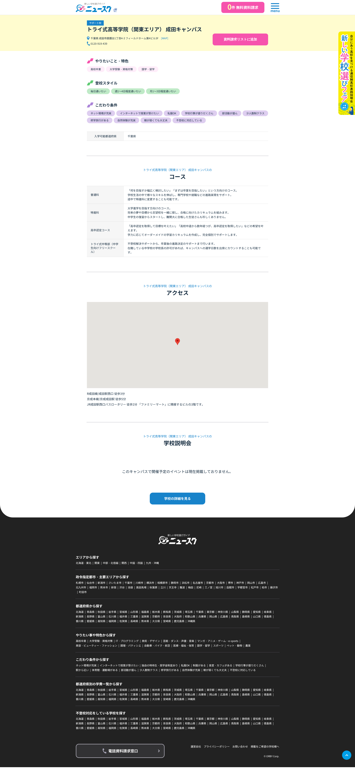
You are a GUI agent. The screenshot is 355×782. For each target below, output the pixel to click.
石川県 (112, 616)
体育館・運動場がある (105, 670)
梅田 (190, 587)
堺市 (230, 583)
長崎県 (134, 621)
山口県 (257, 616)
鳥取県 (235, 616)
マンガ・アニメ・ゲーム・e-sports (217, 641)
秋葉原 (153, 587)
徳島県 (268, 616)
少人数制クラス (149, 670)
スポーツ (218, 645)
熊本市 (104, 587)
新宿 (113, 587)
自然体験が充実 (191, 670)
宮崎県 (167, 621)
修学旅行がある (170, 670)
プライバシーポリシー (217, 746)
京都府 (156, 616)
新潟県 (80, 616)
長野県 (90, 616)
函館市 (230, 587)
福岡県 (112, 621)
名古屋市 (198, 583)
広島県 (224, 616)
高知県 (101, 621)
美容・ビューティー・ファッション (96, 645)
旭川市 (219, 587)
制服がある (199, 665)
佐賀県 (123, 621)
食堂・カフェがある (220, 665)
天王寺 (173, 587)
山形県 (134, 612)
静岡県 (246, 612)
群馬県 (167, 612)
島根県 (246, 616)
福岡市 (93, 587)
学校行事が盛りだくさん (249, 665)
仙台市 (90, 583)
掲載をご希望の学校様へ (265, 746)
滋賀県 (145, 616)
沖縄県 (191, 621)
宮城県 (123, 612)
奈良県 (167, 616)
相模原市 (162, 583)
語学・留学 (203, 645)
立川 (163, 587)
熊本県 (145, 621)
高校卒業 (81, 641)
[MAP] (164, 38)
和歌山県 (190, 616)
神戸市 (240, 583)
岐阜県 (268, 612)
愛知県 (257, 612)
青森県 (90, 612)
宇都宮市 (242, 587)
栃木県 (156, 612)
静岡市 (175, 583)
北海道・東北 (83, 563)
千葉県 (200, 612)
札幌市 (80, 583)
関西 (124, 563)
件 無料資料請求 (242, 7)
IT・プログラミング (127, 641)
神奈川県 (223, 612)
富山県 (101, 616)
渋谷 (122, 587)
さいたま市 (115, 583)
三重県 (134, 616)
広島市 (262, 583)
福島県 (145, 612)
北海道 (80, 612)
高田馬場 (141, 587)
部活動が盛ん (128, 670)
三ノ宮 (208, 587)
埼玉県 (189, 612)
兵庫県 (202, 616)
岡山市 (251, 583)
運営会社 (196, 746)
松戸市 (255, 587)
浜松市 (186, 583)
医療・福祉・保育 (183, 645)
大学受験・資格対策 (101, 641)
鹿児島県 (179, 621)
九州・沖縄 (152, 563)
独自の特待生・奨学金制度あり (160, 665)
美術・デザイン (151, 641)
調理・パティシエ (130, 645)
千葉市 (128, 583)
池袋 (130, 587)
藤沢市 (274, 587)
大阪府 (178, 616)
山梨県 (235, 612)
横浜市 (150, 583)
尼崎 (199, 587)
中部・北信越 (110, 563)
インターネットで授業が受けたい (119, 665)
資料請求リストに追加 (240, 39)
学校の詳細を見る (177, 498)
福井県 (123, 616)
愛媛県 (90, 621)
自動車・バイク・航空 (157, 645)
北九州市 (81, 587)
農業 (248, 645)
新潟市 (101, 583)
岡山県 (213, 616)
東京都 (210, 612)
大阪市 (221, 583)
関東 (97, 563)
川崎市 (139, 583)
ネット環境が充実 (86, 665)
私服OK (185, 665)
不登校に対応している (243, 670)
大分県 (156, 621)
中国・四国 (136, 563)
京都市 (210, 583)
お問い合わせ (240, 746)
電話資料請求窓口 (123, 750)
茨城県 (178, 612)
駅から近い (82, 670)
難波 (182, 587)
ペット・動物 (234, 645)
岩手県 (112, 612)
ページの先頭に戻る (346, 755)
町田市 (83, 592)
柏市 (264, 587)
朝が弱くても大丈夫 (215, 670)
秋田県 (101, 612)
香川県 (80, 621)
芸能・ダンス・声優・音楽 (178, 641)
